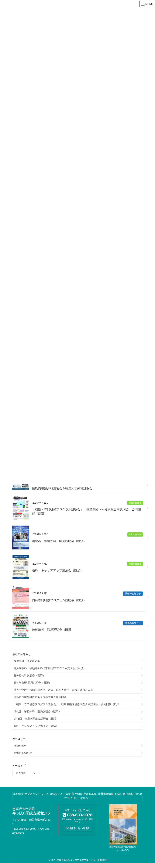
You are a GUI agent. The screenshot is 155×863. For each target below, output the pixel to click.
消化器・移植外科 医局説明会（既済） (59, 541)
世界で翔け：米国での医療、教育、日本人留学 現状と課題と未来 (53, 689)
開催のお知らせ (133, 593)
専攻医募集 (90, 793)
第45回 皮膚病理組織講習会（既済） (36, 718)
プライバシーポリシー (77, 798)
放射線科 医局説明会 (27, 661)
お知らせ (120, 793)
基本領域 (18, 793)
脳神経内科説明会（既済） (29, 675)
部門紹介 (77, 793)
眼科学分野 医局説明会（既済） (32, 682)
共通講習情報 (106, 793)
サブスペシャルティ (36, 793)
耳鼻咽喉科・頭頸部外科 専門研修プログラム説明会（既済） (50, 668)
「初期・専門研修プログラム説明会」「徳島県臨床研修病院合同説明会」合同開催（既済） (86, 511)
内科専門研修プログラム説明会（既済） (59, 600)
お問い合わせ (134, 793)
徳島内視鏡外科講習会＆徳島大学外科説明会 (62, 488)
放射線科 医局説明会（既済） (53, 629)
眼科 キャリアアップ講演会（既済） (57, 570)
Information (135, 503)
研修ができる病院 (60, 793)
